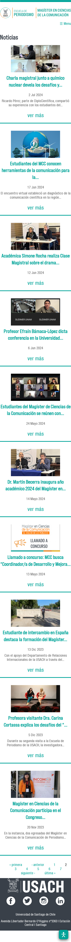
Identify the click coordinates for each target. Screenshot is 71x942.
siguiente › (28, 873)
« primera (15, 865)
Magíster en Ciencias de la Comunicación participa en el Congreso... (35, 810)
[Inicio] (35, 13)
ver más (35, 116)
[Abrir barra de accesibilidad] (63, 934)
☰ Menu (65, 24)
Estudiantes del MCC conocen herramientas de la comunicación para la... (36, 170)
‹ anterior (38, 865)
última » (50, 873)
